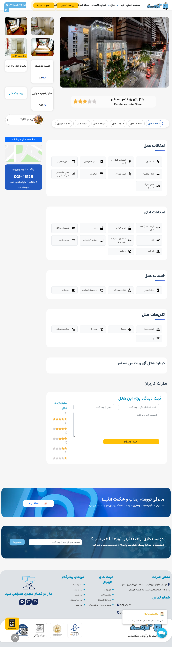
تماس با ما (106, 595)
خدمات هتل (118, 124)
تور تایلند (78, 590)
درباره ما (107, 590)
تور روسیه (77, 585)
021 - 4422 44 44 (15, 7)
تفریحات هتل (99, 124)
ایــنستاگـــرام (36, 503)
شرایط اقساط (99, 5)
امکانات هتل (154, 124)
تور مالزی (78, 605)
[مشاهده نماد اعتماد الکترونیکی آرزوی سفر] (75, 630)
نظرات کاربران (63, 124)
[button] (15, 638)
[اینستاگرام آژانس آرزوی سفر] (28, 602)
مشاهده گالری (19, 56)
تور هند (78, 595)
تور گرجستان (76, 600)
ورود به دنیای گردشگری (100, 605)
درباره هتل (82, 124)
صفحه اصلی (133, 5)
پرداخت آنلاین (67, 5)
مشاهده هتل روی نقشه (23, 139)
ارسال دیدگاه (131, 441)
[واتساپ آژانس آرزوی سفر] (35, 602)
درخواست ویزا (44, 5)
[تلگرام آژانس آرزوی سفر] (22, 602)
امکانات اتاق (136, 124)
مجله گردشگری (81, 5)
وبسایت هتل (16, 93)
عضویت (17, 542)
